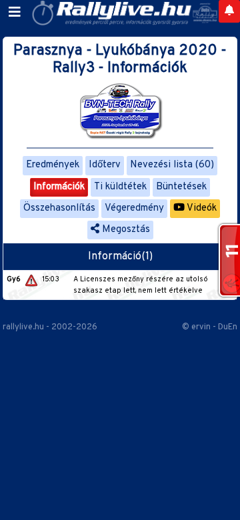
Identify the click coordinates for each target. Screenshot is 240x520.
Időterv (105, 165)
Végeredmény (134, 208)
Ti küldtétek (120, 187)
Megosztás (124, 229)
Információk (59, 187)
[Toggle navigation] (14, 12)
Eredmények (52, 165)
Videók (201, 208)
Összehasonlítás (59, 208)
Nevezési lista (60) (172, 165)
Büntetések (181, 187)
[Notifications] (229, 11)
